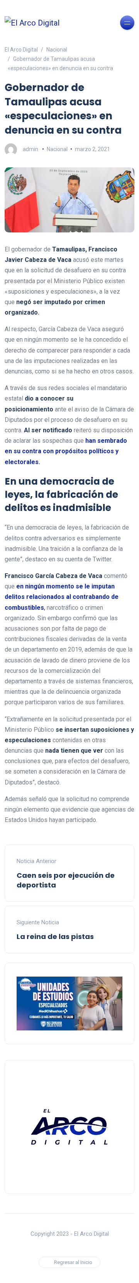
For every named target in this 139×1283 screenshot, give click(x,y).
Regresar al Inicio (73, 1262)
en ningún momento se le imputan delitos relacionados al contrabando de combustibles (62, 597)
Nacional (57, 149)
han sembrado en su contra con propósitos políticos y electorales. (66, 451)
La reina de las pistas (55, 936)
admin (30, 149)
